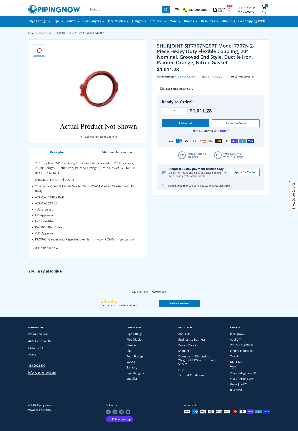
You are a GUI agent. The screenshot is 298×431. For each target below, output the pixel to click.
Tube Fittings (135, 356)
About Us (228, 21)
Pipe (56, 21)
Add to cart (185, 123)
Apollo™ (235, 339)
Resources (208, 21)
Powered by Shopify (39, 409)
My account (246, 11)
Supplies (132, 379)
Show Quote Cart (293, 196)
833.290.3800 (36, 365)
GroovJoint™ (238, 384)
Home (31, 33)
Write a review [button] (179, 303)
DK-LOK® (236, 362)
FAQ (180, 370)
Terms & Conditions (191, 375)
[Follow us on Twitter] (114, 411)
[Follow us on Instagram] (121, 411)
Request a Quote (236, 123)
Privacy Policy (187, 345)
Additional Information (117, 152)
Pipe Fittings (37, 21)
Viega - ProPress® (242, 379)
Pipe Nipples (116, 21)
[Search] (166, 9)
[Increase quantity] (183, 111)
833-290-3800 (222, 185)
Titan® (234, 356)
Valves (71, 21)
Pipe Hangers (92, 21)
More (173, 21)
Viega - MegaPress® (243, 373)
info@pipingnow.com (42, 372)
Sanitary (132, 367)
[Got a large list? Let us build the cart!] (229, 9)
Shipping (184, 351)
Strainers (156, 21)
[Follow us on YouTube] (128, 411)
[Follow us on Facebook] (108, 411)
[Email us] (177, 9)
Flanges (137, 21)
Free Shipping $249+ (251, 21)
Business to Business (192, 339)
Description (57, 152)
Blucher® (236, 390)
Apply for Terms (244, 172)
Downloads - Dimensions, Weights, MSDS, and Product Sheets (196, 360)
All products (45, 33)
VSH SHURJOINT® (185, 76)
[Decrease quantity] (165, 111)
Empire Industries (241, 351)
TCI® (233, 367)
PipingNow (237, 334)
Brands (189, 21)
